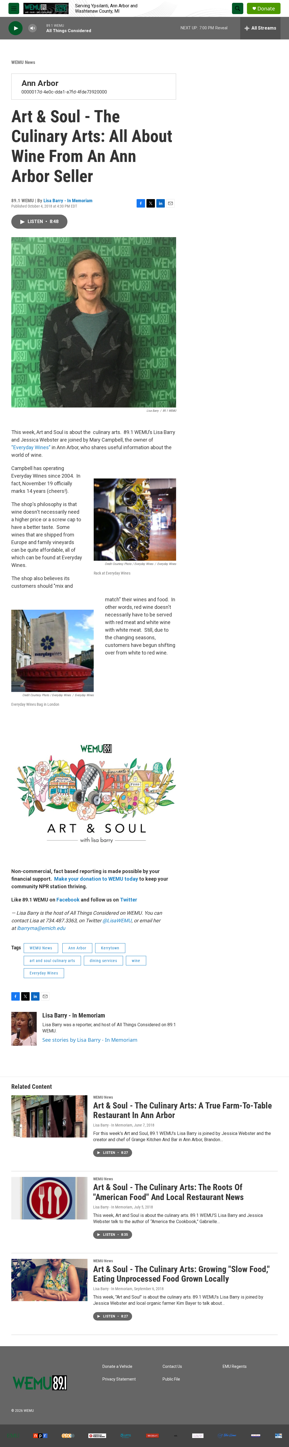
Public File (171, 1379)
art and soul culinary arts (52, 960)
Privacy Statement (119, 1379)
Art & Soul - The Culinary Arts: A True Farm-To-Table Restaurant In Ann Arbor (182, 1110)
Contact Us (172, 1366)
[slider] (41, 28)
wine (136, 960)
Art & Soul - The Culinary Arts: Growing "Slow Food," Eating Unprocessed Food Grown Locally (181, 1274)
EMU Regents (235, 1366)
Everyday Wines (44, 973)
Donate (266, 9)
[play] (15, 28)
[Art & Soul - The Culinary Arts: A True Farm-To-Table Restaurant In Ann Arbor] (49, 1116)
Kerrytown (110, 948)
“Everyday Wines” (31, 447)
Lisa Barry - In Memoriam (68, 200)
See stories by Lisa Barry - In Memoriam (89, 1039)
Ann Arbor (39, 83)
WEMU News (23, 62)
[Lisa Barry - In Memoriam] (24, 1029)
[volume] (32, 28)
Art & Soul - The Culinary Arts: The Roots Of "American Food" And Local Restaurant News (168, 1192)
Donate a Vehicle (117, 1366)
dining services (103, 960)
